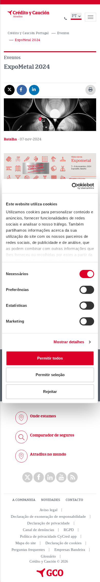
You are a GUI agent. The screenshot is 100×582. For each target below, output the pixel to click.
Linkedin (50, 477)
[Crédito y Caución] (28, 14)
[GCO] (50, 575)
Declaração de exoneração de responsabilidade (48, 516)
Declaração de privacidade (48, 523)
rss (72, 477)
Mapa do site (25, 543)
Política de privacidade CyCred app (48, 536)
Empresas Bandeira (69, 550)
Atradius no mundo (48, 454)
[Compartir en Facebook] (21, 89)
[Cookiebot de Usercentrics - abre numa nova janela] (72, 186)
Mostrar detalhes (69, 342)
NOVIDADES (50, 500)
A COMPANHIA (23, 500)
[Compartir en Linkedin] (34, 89)
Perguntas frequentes (28, 550)
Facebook (38, 477)
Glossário (48, 556)
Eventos (63, 33)
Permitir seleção (50, 375)
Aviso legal (48, 510)
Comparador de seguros (52, 435)
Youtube (61, 477)
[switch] (86, 290)
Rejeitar (50, 391)
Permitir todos (50, 358)
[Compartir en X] (9, 89)
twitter (27, 477)
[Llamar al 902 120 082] (65, 18)
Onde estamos (43, 416)
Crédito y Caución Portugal (28, 33)
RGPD (69, 530)
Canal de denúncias (38, 530)
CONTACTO (74, 500)
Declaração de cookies (63, 543)
